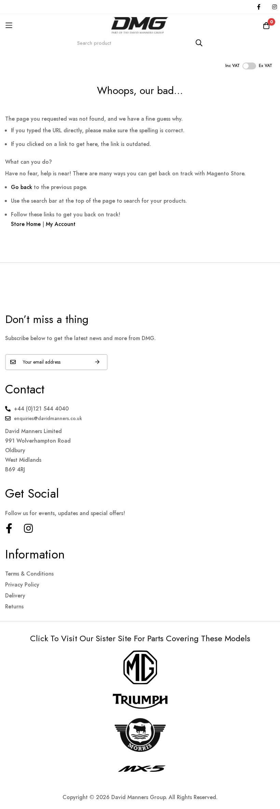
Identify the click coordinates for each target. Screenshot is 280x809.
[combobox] (140, 43)
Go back (21, 187)
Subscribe (97, 362)
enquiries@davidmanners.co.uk (48, 418)
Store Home (26, 224)
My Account (60, 224)
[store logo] (140, 25)
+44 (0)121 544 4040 (41, 409)
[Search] (199, 43)
